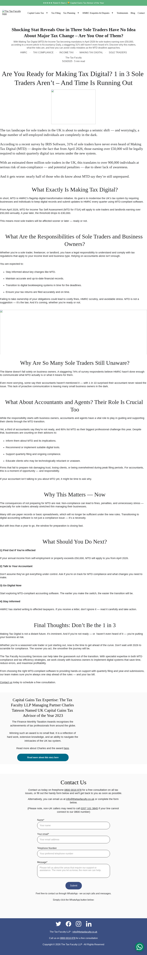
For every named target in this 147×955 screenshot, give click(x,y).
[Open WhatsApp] (139, 947)
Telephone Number (47, 848)
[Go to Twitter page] (60, 924)
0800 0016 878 (73, 789)
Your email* (43, 834)
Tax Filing (56, 13)
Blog (133, 13)
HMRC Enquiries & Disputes (96, 13)
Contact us (6, 682)
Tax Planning (69, 13)
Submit (73, 885)
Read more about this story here (43, 757)
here (66, 748)
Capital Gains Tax (36, 13)
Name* (40, 820)
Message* (42, 862)
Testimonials (122, 13)
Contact (141, 13)
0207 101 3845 (89, 808)
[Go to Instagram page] (80, 924)
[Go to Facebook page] (70, 924)
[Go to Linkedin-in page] (88, 924)
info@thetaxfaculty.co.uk (80, 799)
